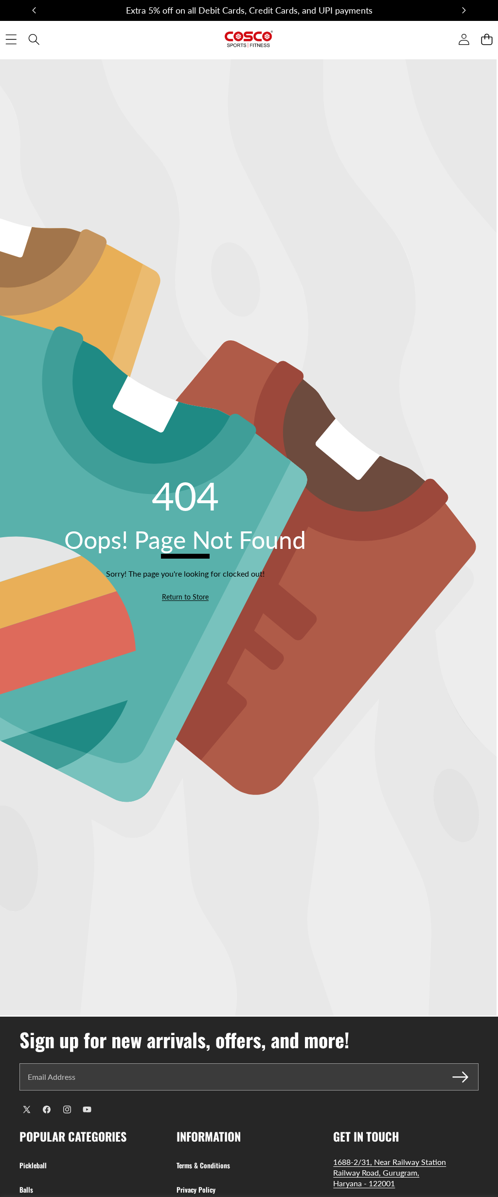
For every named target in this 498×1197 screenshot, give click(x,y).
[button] (34, 10)
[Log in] (464, 39)
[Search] (34, 39)
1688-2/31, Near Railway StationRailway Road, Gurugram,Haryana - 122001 (389, 1172)
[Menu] (11, 39)
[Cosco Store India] (249, 39)
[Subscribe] (460, 1077)
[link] (185, 597)
